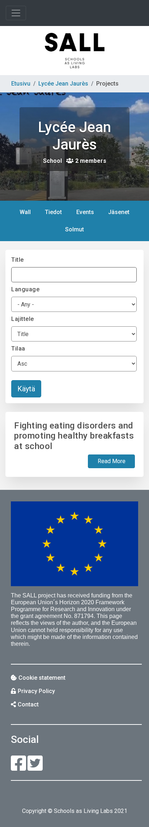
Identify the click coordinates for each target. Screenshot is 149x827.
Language (25, 289)
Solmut (77, 232)
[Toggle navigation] (16, 13)
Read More (111, 461)
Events (85, 212)
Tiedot (53, 212)
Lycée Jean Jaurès (63, 83)
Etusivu (20, 83)
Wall (25, 212)
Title (17, 259)
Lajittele (22, 318)
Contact (28, 704)
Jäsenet (118, 212)
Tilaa (18, 348)
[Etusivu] (74, 50)
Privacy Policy (36, 691)
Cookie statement (41, 677)
